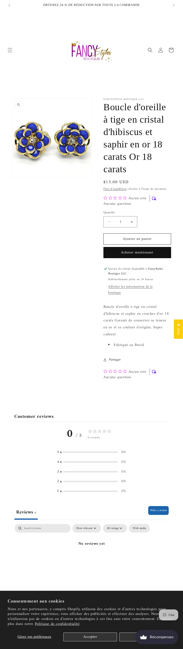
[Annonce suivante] (173, 5)
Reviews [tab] (26, 512)
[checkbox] (139, 528)
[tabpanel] (91, 560)
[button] (10, 50)
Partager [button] (115, 360)
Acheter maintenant (137, 252)
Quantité (109, 212)
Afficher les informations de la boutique (130, 290)
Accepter (90, 636)
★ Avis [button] (178, 329)
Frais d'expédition (115, 189)
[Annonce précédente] (9, 5)
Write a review (158, 510)
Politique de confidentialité (57, 624)
